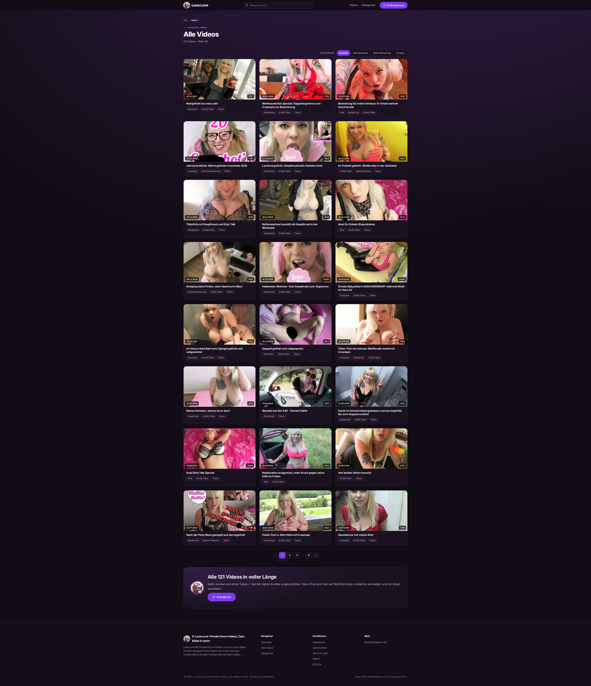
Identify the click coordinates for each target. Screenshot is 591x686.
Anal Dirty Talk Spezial (200, 472)
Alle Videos (267, 647)
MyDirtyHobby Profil (386, 642)
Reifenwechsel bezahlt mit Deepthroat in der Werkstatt (290, 226)
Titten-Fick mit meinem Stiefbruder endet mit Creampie (366, 350)
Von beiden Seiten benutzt (354, 472)
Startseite (266, 642)
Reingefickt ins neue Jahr (202, 103)
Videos (353, 5)
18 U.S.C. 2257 (320, 653)
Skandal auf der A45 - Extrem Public (285, 410)
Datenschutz (320, 647)
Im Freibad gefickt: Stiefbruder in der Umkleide (367, 165)
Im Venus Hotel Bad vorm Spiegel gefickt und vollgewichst (214, 350)
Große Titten (208, 109)
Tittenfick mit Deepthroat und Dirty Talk (210, 224)
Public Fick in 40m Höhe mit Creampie (286, 534)
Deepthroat (269, 112)
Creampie (192, 171)
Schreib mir (226, 598)
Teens (221, 109)
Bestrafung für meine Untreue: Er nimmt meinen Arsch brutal (368, 105)
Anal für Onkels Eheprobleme (356, 224)
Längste (400, 53)
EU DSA (317, 664)
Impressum (319, 642)
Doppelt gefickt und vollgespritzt (282, 348)
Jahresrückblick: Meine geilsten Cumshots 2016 (216, 165)
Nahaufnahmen (363, 171)
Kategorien (368, 5)
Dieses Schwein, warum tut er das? (208, 410)
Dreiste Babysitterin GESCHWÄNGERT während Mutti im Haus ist (371, 288)
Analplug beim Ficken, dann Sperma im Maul (214, 286)
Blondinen (193, 109)
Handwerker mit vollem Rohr (356, 534)
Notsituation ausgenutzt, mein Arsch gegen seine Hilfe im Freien (293, 474)
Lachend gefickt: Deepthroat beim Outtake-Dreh (292, 165)
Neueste (343, 53)
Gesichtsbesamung (211, 171)
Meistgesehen (360, 53)
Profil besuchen (397, 6)
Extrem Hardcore (211, 540)
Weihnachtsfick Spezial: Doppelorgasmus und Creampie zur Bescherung (291, 105)
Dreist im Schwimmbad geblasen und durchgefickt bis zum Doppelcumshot (370, 412)
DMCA (316, 658)
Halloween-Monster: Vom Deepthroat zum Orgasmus (295, 286)
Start (185, 20)
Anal (342, 112)
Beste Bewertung (382, 53)
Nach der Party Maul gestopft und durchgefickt (215, 534)
